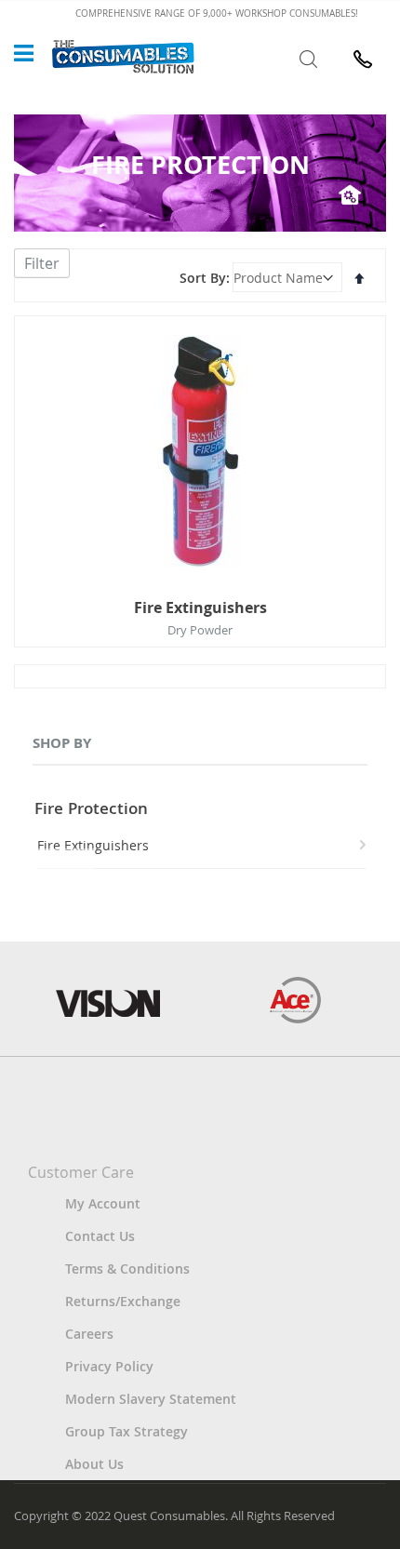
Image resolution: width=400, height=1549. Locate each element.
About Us (94, 1464)
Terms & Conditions (127, 1268)
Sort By (203, 278)
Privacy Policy (109, 1366)
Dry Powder (200, 629)
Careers (89, 1333)
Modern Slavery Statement (150, 1399)
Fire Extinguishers (200, 607)
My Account (102, 1203)
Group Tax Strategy (126, 1431)
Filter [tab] (42, 263)
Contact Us (100, 1236)
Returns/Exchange (122, 1301)
